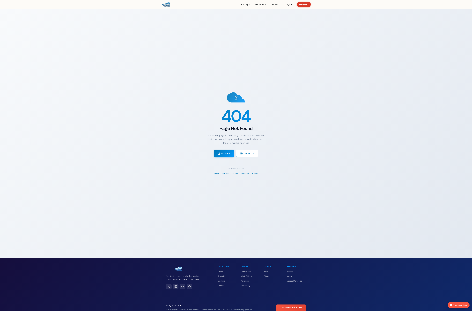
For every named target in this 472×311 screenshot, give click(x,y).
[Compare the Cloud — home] (166, 4)
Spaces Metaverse (294, 281)
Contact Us (249, 153)
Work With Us (246, 276)
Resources (259, 4)
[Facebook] (189, 286)
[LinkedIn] (175, 286)
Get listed (303, 4)
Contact (274, 4)
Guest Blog (245, 285)
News (216, 173)
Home (220, 271)
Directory (244, 4)
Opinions (225, 173)
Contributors (246, 271)
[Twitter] (169, 286)
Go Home (225, 153)
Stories (235, 173)
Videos (289, 276)
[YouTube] (182, 286)
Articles (255, 173)
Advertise (245, 281)
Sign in (289, 4)
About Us (221, 276)
